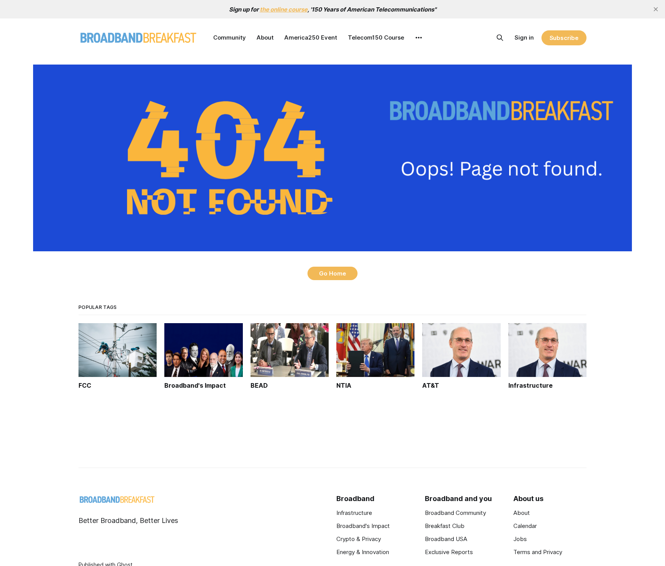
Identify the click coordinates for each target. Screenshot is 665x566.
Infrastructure (354, 512)
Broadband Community (455, 512)
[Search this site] (500, 38)
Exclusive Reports (449, 552)
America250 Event (310, 37)
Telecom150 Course (376, 37)
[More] (419, 38)
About (265, 37)
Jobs (520, 539)
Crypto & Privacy (358, 539)
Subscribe (564, 37)
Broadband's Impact (363, 525)
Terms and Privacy (537, 552)
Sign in (524, 37)
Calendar (525, 525)
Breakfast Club (444, 525)
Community (229, 37)
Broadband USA (446, 539)
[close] (656, 9)
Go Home (332, 273)
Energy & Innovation (362, 552)
